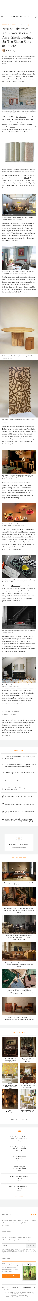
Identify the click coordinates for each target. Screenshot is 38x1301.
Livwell (26, 178)
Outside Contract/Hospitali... (19, 1186)
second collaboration (28, 277)
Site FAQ (6, 1289)
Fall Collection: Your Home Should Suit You (27, 1086)
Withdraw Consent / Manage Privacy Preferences (19, 1297)
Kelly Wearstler (21, 117)
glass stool (5, 233)
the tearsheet (13, 711)
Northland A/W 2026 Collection (10, 1061)
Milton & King (10, 1058)
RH (10, 1110)
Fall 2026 (27, 1061)
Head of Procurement (19, 1156)
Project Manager (19, 1166)
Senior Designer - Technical (19, 1137)
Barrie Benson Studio (27, 1112)
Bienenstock (21, 651)
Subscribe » (11, 1276)
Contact (15, 1287)
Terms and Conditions (19, 1292)
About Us (5, 1287)
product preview (9, 25)
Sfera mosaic (15, 586)
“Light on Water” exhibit (13, 529)
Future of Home (24, 732)
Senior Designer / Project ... (19, 1147)
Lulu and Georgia (28, 1083)
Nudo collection (7, 119)
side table (12, 129)
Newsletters (27, 1287)
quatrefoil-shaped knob (9, 698)
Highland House (27, 1110)
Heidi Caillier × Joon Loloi (28, 1059)
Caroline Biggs (11, 51)
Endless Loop (6, 429)
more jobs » (19, 1196)
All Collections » (19, 1119)
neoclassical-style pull (14, 703)
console (12, 127)
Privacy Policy (25, 1250)
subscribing (6, 727)
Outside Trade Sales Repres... (19, 1176)
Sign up (20, 720)
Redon (10, 1088)
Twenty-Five (11, 488)
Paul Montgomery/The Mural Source (10, 1085)
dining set (5, 238)
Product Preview (7, 56)
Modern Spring (10, 1112)
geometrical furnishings (12, 497)
